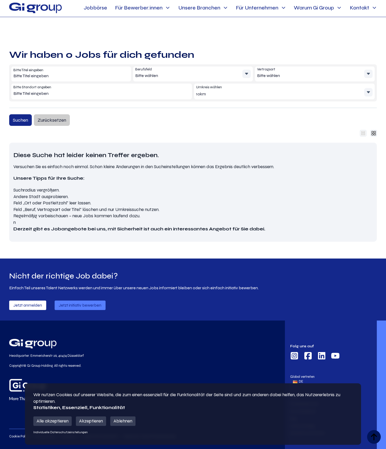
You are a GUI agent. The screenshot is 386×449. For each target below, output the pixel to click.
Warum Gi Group (314, 8)
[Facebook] (308, 357)
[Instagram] (294, 357)
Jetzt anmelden (27, 305)
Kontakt (359, 8)
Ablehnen (122, 421)
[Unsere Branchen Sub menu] (225, 7)
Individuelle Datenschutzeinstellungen (60, 432)
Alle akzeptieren (52, 421)
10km (201, 93)
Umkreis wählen (209, 87)
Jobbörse (95, 8)
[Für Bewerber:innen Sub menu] (167, 7)
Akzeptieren (91, 421)
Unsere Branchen (199, 8)
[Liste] (363, 133)
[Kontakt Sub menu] (374, 7)
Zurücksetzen (52, 120)
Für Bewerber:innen (139, 8)
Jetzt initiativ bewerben (80, 305)
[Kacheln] (374, 133)
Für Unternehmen (257, 8)
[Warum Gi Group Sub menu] (339, 7)
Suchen (20, 120)
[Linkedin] (321, 357)
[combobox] (51, 76)
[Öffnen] (246, 74)
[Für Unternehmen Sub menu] (283, 7)
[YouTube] (335, 357)
